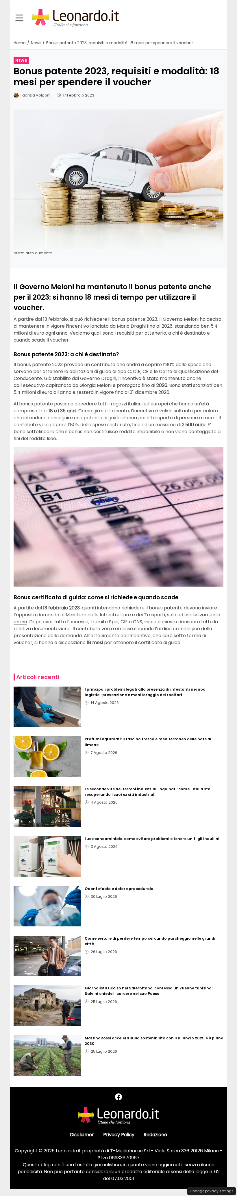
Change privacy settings (212, 1190)
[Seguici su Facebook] (118, 1097)
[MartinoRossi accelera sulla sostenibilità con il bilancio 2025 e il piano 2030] (47, 1055)
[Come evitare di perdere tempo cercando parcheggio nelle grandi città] (47, 956)
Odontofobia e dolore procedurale (119, 888)
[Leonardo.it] (75, 17)
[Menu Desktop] (19, 18)
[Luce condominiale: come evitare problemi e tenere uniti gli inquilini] (47, 856)
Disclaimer (82, 1134)
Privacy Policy (118, 1134)
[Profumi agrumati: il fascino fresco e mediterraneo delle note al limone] (47, 756)
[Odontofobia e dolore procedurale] (47, 906)
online (20, 621)
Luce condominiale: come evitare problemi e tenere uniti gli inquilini (152, 838)
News (21, 60)
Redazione (155, 1134)
